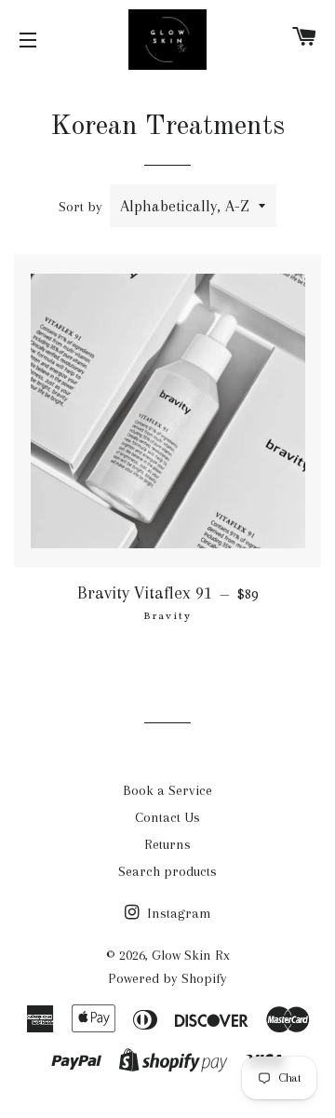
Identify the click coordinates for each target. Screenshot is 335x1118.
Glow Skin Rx (191, 955)
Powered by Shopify (167, 978)
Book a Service (167, 790)
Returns (167, 844)
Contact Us (167, 817)
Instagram (177, 913)
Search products (167, 871)
